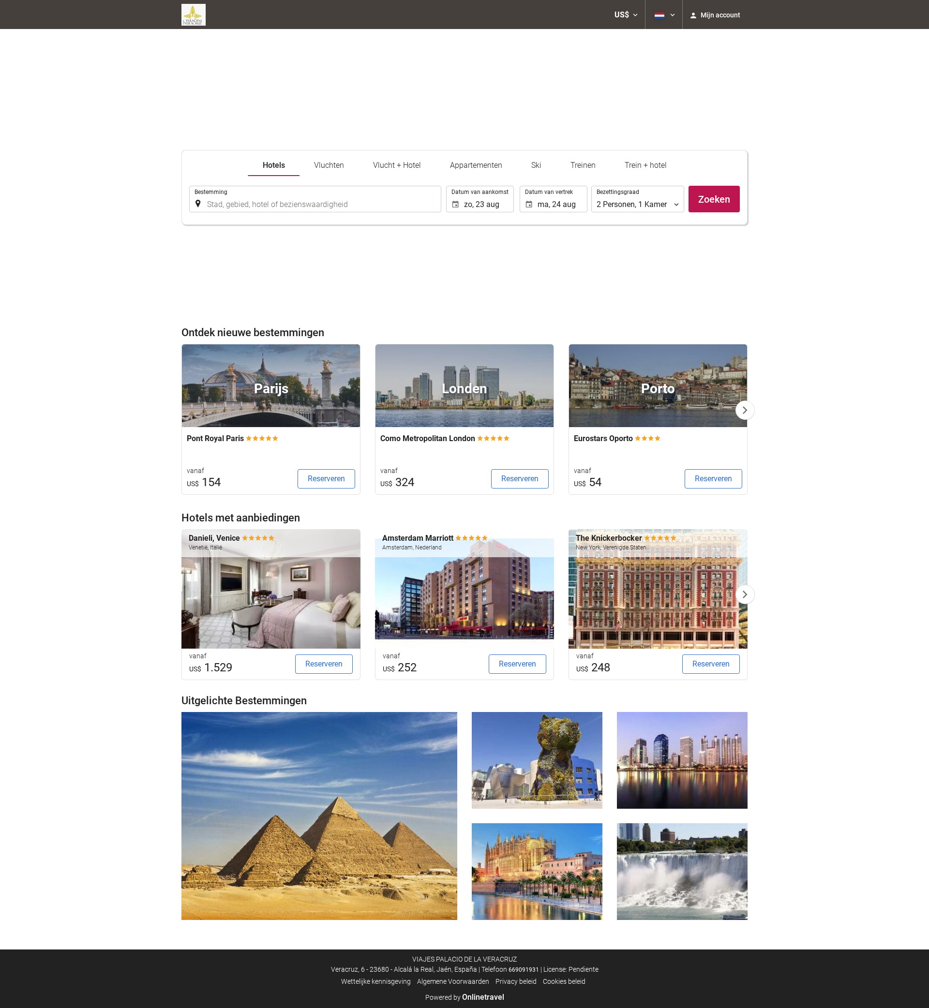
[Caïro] (319, 816)
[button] (626, 14)
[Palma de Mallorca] (537, 871)
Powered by (464, 997)
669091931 (524, 969)
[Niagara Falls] (682, 871)
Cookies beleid (564, 981)
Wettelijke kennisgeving (376, 981)
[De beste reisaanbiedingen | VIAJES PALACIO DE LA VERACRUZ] (193, 14)
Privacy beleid (516, 981)
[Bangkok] (682, 760)
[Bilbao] (537, 760)
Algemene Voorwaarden (453, 981)
